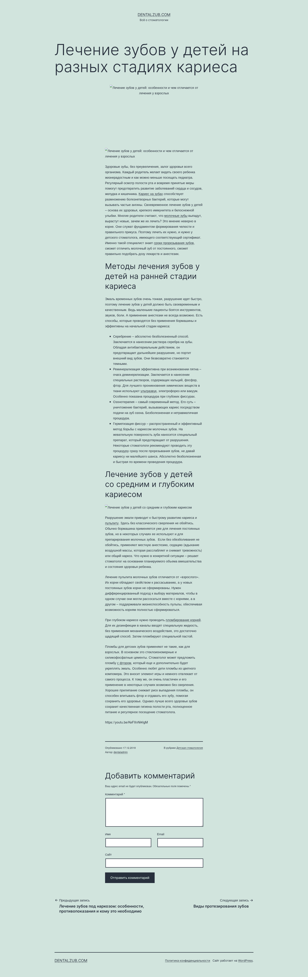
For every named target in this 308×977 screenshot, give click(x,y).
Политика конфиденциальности (187, 960)
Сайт (108, 854)
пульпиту (112, 523)
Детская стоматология (189, 748)
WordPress (245, 960)
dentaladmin (121, 752)
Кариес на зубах (151, 193)
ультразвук (149, 390)
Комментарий (115, 794)
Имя (108, 834)
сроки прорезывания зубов (174, 242)
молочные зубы (175, 215)
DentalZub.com (154, 14)
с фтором (124, 662)
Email (160, 834)
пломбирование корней (183, 619)
